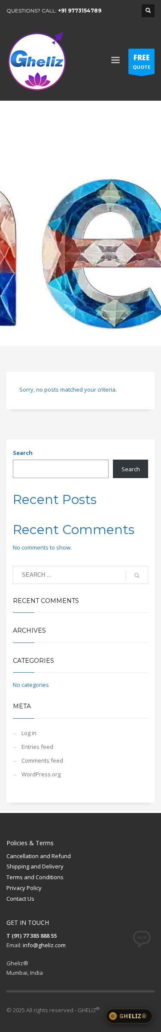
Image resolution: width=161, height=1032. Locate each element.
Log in (28, 733)
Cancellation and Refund (38, 856)
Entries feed (37, 747)
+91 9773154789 (79, 10)
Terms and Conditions (35, 877)
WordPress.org (41, 774)
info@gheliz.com (44, 945)
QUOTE (141, 61)
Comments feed (42, 760)
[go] (137, 575)
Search (23, 453)
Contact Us (20, 898)
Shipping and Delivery (35, 866)
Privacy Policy (24, 888)
